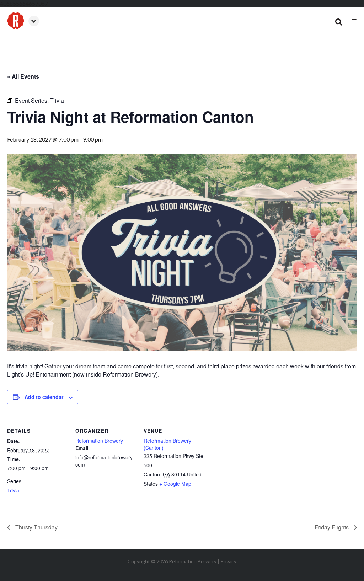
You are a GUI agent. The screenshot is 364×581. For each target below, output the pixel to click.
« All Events (23, 76)
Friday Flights (332, 527)
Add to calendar (44, 396)
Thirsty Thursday (36, 527)
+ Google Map (175, 483)
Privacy (228, 561)
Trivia (13, 490)
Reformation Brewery (99, 440)
